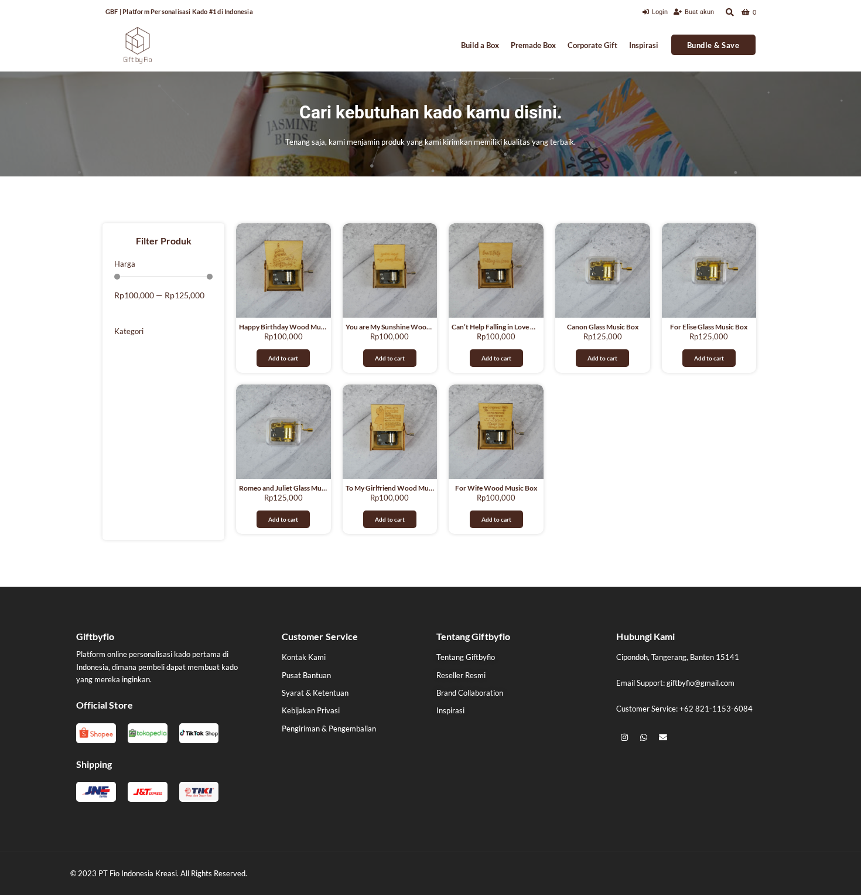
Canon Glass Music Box (602, 326)
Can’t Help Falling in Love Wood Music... (513, 326)
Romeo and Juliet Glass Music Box (291, 488)
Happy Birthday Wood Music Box (291, 326)
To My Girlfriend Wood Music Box (398, 488)
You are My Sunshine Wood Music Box (405, 326)
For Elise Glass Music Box (708, 326)
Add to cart (283, 358)
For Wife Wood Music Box (496, 488)
